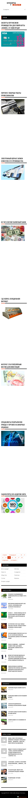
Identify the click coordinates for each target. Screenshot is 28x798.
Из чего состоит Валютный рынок (13, 222)
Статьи (3, 578)
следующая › (5, 560)
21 (24, 555)
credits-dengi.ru (16, 793)
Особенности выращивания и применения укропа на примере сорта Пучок (17, 595)
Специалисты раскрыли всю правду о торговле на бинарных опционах (13, 424)
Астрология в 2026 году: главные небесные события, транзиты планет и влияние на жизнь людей (17, 625)
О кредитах (17, 572)
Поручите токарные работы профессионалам (11, 94)
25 (12, 557)
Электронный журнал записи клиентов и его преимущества (12, 159)
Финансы (16, 578)
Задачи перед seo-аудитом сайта (13, 494)
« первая (4, 555)
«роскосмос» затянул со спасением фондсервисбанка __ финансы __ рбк (17, 762)
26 (15, 557)
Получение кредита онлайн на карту (17, 687)
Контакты (22, 793)
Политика (16, 575)
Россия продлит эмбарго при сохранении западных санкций (16, 770)
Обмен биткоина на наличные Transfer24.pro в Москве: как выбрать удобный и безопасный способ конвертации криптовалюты (17, 668)
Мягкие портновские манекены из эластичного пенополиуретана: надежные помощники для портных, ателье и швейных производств (17, 657)
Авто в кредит (5, 569)
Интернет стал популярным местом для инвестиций (11, 365)
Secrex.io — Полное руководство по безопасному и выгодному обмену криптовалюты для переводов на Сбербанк (17, 615)
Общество (4, 575)
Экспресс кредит (5, 581)
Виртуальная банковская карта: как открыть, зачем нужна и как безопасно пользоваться (17, 605)
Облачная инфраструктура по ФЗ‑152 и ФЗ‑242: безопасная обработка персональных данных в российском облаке (17, 635)
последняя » (14, 560)
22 (2, 557)
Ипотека (16, 569)
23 (6, 557)
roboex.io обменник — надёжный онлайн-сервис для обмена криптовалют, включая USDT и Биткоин (16, 646)
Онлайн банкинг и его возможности (17, 720)
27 (18, 557)
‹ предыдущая (12, 555)
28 (21, 557)
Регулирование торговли (14, 778)
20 (21, 555)
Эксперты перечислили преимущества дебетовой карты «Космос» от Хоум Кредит (13, 25)
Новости (3, 572)
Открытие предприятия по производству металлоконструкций (17, 704)
